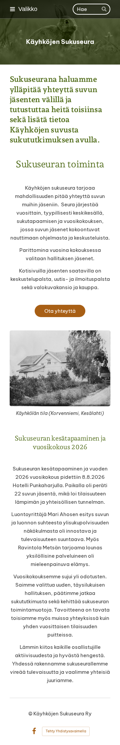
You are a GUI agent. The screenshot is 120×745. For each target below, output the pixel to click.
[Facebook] (34, 731)
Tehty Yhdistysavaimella (66, 731)
